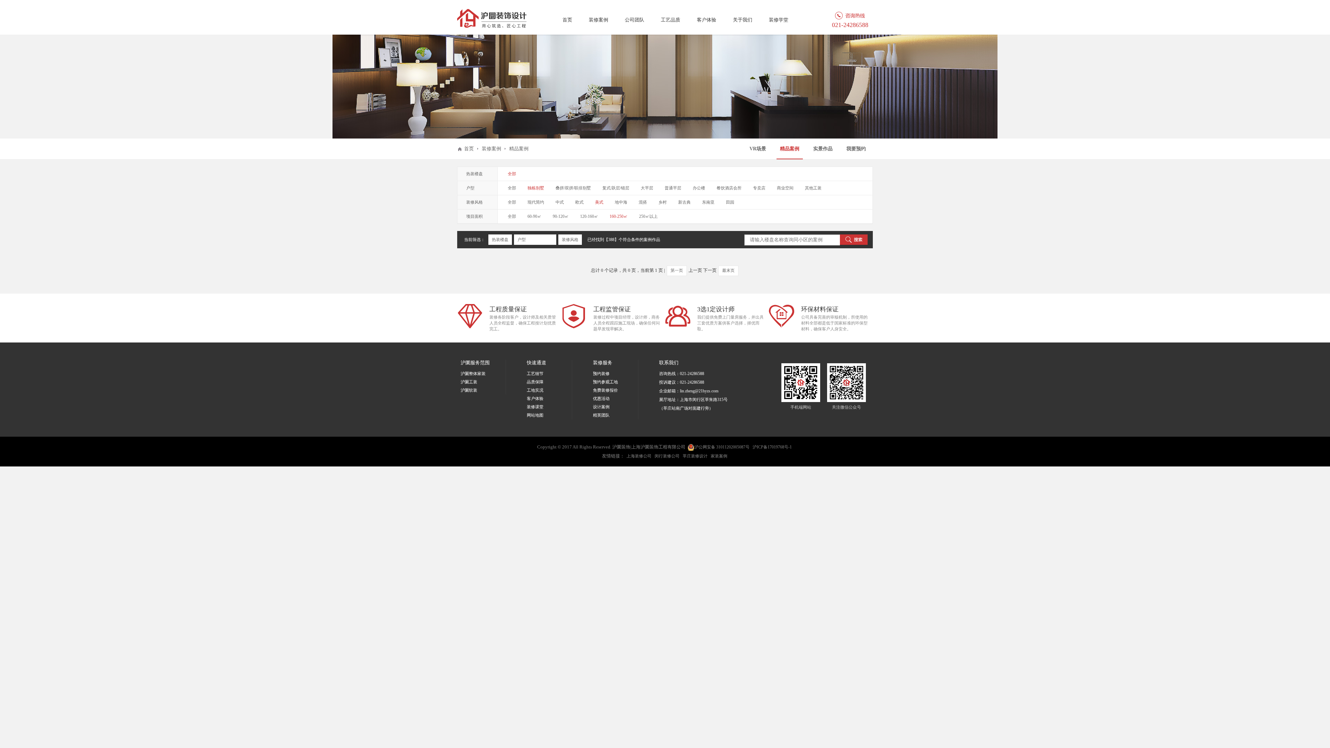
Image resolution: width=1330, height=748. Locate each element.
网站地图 (535, 415)
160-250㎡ (619, 216)
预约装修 (601, 373)
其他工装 (813, 188)
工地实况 (535, 390)
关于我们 (742, 20)
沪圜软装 (469, 390)
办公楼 (699, 188)
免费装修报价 (605, 390)
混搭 (643, 202)
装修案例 (598, 20)
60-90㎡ (534, 216)
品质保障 (535, 382)
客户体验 (706, 20)
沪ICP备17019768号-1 (772, 447)
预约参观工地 (605, 382)
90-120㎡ (561, 216)
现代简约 (535, 202)
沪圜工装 (469, 382)
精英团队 (601, 415)
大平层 (647, 188)
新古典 (684, 202)
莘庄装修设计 (695, 456)
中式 (560, 202)
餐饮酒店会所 (729, 188)
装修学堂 (778, 20)
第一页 (677, 270)
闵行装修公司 (667, 456)
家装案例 (719, 456)
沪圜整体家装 (473, 373)
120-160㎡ (589, 216)
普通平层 (673, 188)
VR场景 (758, 148)
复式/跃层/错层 (615, 188)
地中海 (621, 202)
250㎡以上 (648, 216)
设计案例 (601, 406)
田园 (730, 202)
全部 (512, 173)
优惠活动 (601, 398)
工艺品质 (670, 20)
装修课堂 (535, 406)
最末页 (728, 270)
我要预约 (856, 148)
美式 (599, 202)
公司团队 (634, 20)
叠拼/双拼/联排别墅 (573, 188)
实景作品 (823, 148)
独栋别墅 (535, 188)
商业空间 (785, 188)
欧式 (579, 202)
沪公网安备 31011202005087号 (722, 447)
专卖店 (759, 188)
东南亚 (708, 202)
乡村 (662, 202)
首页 (567, 20)
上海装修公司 (639, 456)
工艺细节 (535, 373)
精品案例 (789, 148)
